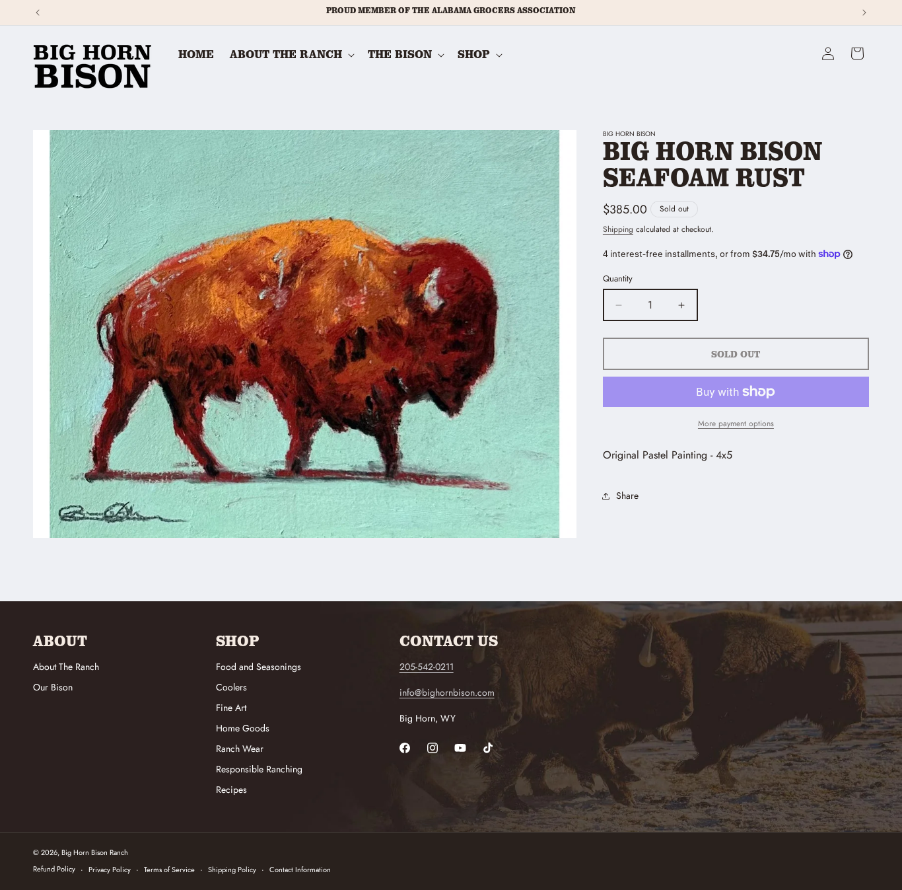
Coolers (231, 687)
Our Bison (53, 687)
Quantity (618, 278)
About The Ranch (66, 666)
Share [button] (627, 495)
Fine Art (231, 707)
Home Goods (242, 728)
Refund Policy (54, 869)
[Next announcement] (864, 12)
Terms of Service (169, 869)
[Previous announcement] (37, 12)
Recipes (231, 789)
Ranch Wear (239, 748)
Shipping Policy (232, 869)
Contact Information (300, 869)
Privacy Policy (109, 869)
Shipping (618, 229)
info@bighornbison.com (447, 692)
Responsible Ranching (259, 769)
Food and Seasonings (258, 666)
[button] (291, 54)
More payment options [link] (736, 423)
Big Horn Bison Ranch (94, 852)
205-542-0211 (426, 666)
